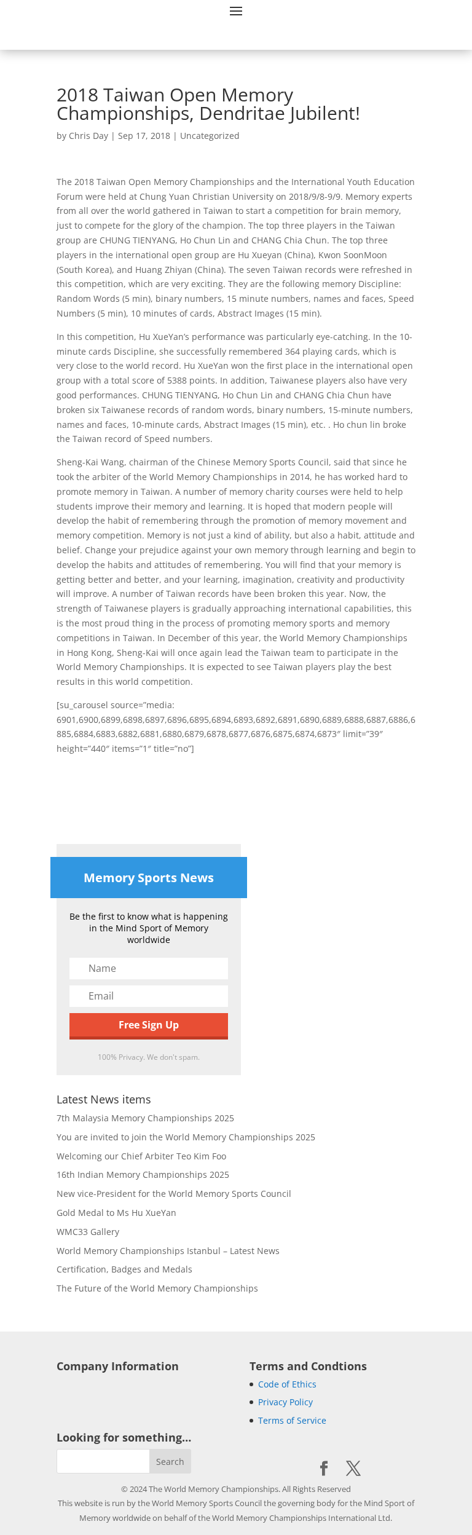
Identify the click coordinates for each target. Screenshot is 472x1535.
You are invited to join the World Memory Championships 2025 (186, 1137)
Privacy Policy (285, 1402)
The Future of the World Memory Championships (157, 1288)
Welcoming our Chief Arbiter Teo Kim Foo (141, 1156)
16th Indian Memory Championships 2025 (143, 1174)
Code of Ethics (287, 1384)
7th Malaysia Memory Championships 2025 (145, 1118)
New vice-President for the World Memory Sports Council (174, 1193)
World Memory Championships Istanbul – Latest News (168, 1251)
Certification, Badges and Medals (124, 1269)
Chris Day (88, 135)
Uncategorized (210, 135)
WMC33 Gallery (88, 1231)
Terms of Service (292, 1420)
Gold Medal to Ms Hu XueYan (116, 1212)
